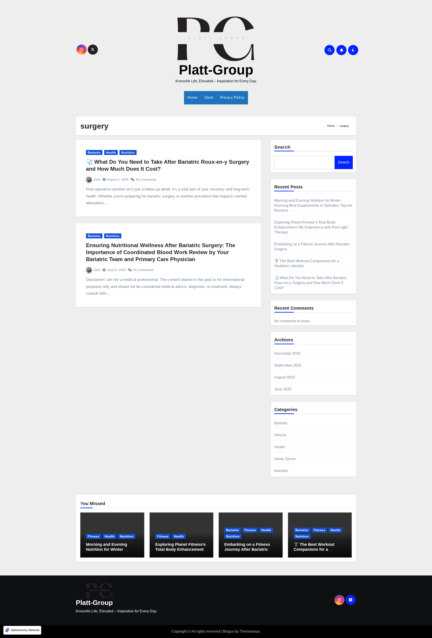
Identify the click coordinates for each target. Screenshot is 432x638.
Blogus (228, 631)
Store (209, 97)
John (97, 179)
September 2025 (288, 365)
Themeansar (250, 631)
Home (192, 97)
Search (282, 147)
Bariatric (94, 152)
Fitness (280, 435)
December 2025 (287, 353)
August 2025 (284, 377)
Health (111, 152)
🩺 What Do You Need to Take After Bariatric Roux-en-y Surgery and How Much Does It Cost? (310, 283)
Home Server (285, 459)
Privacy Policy (232, 97)
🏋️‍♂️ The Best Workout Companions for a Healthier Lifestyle (314, 549)
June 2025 (283, 389)
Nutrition (128, 152)
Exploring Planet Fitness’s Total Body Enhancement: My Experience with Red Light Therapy (311, 227)
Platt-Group (216, 69)
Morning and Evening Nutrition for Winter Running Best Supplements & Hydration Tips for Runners (313, 205)
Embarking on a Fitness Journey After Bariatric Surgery (247, 549)
